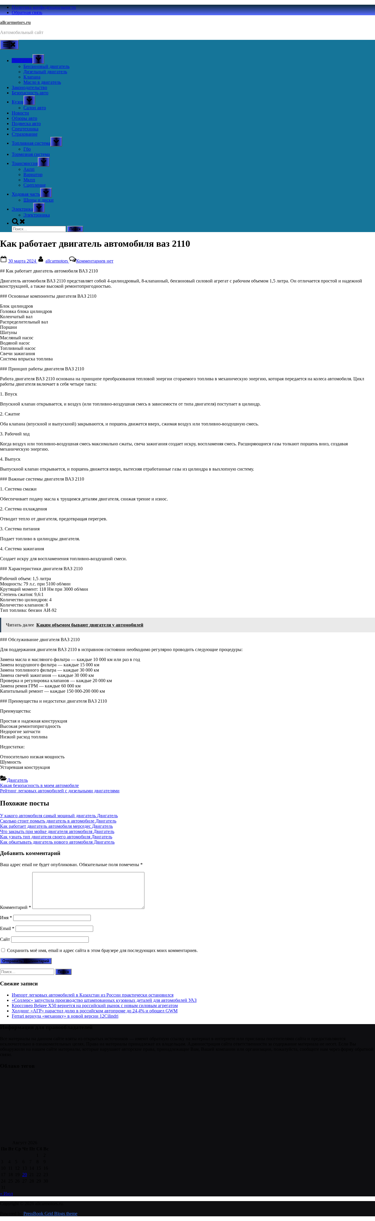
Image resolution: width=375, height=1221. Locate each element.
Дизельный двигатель (45, 71)
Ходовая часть (26, 194)
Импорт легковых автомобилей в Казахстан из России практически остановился (92, 994)
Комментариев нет (94, 260)
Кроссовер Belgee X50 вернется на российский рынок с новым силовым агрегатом (95, 1005)
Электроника (36, 214)
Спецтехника (25, 128)
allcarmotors (57, 260)
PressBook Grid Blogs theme (50, 1213)
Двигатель (22, 60)
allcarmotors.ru (15, 22)
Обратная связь (27, 12)
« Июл (6, 1193)
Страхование (25, 134)
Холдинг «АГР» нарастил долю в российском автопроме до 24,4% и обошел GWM (95, 1010)
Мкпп (29, 179)
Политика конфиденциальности (44, 7)
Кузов (17, 101)
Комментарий (15, 907)
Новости (20, 112)
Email (7, 928)
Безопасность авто (30, 92)
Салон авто (34, 107)
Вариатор (32, 174)
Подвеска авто (26, 123)
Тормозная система (31, 154)
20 (24, 1174)
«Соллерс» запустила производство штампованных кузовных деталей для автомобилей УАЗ (104, 1000)
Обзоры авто (24, 118)
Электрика (22, 209)
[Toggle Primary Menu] (9, 45)
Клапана (31, 76)
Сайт (5, 939)
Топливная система (31, 143)
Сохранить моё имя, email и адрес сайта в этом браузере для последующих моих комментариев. (102, 950)
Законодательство (29, 87)
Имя (6, 917)
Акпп (29, 169)
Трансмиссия (25, 163)
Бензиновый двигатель (46, 66)
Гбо (27, 149)
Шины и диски (38, 199)
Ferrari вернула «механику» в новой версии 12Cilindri (65, 1016)
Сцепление (34, 185)
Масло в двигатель (42, 82)
